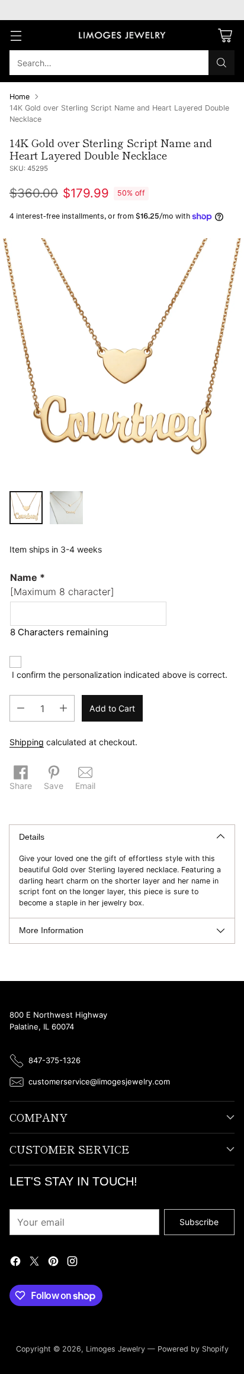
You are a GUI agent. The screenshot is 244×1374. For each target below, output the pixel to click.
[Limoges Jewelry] (122, 35)
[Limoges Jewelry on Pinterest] (53, 1262)
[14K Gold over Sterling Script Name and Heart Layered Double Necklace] (122, 360)
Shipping (26, 742)
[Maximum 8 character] (62, 584)
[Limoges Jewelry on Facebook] (15, 1262)
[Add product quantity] (63, 708)
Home (19, 96)
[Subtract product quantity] (20, 708)
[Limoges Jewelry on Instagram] (72, 1262)
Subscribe (199, 1222)
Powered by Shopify (193, 1348)
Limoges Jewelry (115, 1348)
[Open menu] (16, 35)
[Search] (221, 62)
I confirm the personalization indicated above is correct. (119, 675)
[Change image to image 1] (26, 507)
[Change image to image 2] (66, 507)
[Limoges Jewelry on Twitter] (34, 1262)
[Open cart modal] (225, 35)
